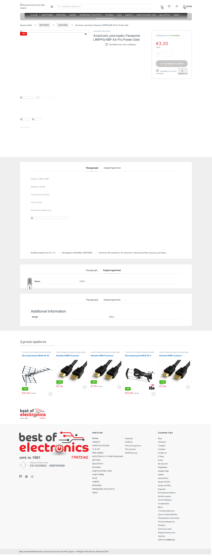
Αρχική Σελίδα (164, 482)
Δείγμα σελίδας (164, 485)
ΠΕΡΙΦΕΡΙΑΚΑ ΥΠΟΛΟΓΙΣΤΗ (91, 15)
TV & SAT (34, 15)
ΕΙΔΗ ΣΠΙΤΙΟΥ (164, 15)
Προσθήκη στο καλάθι (173, 64)
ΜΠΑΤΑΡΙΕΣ (61, 15)
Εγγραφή (129, 438)
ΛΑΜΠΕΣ (72, 15)
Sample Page (163, 471)
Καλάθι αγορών (164, 496)
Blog (160, 438)
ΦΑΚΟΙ (176, 15)
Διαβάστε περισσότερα (47, 394)
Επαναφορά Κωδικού (167, 493)
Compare (161, 446)
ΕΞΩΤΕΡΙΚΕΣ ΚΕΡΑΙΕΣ (37, 352)
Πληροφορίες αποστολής (168, 518)
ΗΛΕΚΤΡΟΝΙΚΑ (47, 15)
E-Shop (161, 456)
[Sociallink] (20, 476)
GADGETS (129, 15)
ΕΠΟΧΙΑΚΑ (109, 15)
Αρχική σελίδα (26, 25)
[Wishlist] (169, 6)
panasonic (115, 253)
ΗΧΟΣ (119, 15)
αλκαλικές (128, 253)
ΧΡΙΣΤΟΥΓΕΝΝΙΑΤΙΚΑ (166, 540)
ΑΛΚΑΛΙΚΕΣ (63, 25)
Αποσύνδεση (163, 478)
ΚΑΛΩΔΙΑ (70, 352)
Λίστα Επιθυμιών (165, 500)
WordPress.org (131, 453)
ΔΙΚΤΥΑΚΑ (96, 460)
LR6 (109, 253)
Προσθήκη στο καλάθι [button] (117, 387)
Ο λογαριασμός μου (166, 511)
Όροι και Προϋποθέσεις (168, 514)
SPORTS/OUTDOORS (104, 19)
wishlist (161, 474)
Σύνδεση (128, 442)
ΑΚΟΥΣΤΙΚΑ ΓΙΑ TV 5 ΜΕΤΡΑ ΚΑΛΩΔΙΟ (107, 456)
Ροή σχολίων (130, 449)
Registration (162, 467)
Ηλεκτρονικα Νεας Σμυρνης (145, 253)
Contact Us (162, 453)
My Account (162, 464)
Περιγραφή (92, 168)
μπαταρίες (161, 253)
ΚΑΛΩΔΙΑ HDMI (80, 352)
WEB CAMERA (97, 453)
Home (160, 460)
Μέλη (160, 507)
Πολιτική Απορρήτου (166, 522)
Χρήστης (161, 536)
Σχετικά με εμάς (165, 529)
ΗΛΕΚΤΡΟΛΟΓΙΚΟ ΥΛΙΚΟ (146, 15)
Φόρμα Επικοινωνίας (166, 533)
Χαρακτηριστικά (112, 168)
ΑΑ (122, 253)
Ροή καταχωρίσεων (133, 446)
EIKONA (95, 438)
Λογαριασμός (163, 503)
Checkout (162, 442)
